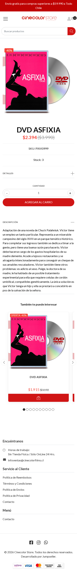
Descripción (10, 222)
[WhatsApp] (46, 542)
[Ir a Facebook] (31, 542)
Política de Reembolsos (17, 477)
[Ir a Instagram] (38, 542)
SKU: (32, 148)
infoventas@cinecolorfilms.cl (26, 460)
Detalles (8, 173)
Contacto (8, 501)
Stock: (37, 159)
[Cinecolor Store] (38, 18)
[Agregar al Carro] (38, 398)
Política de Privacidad (16, 495)
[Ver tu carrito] (72, 18)
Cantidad (39, 185)
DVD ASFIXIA (38, 377)
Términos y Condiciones (17, 483)
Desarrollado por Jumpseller (38, 556)
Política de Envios (13, 489)
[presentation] (4, 362)
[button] (24, 409)
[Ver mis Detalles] (69, 18)
